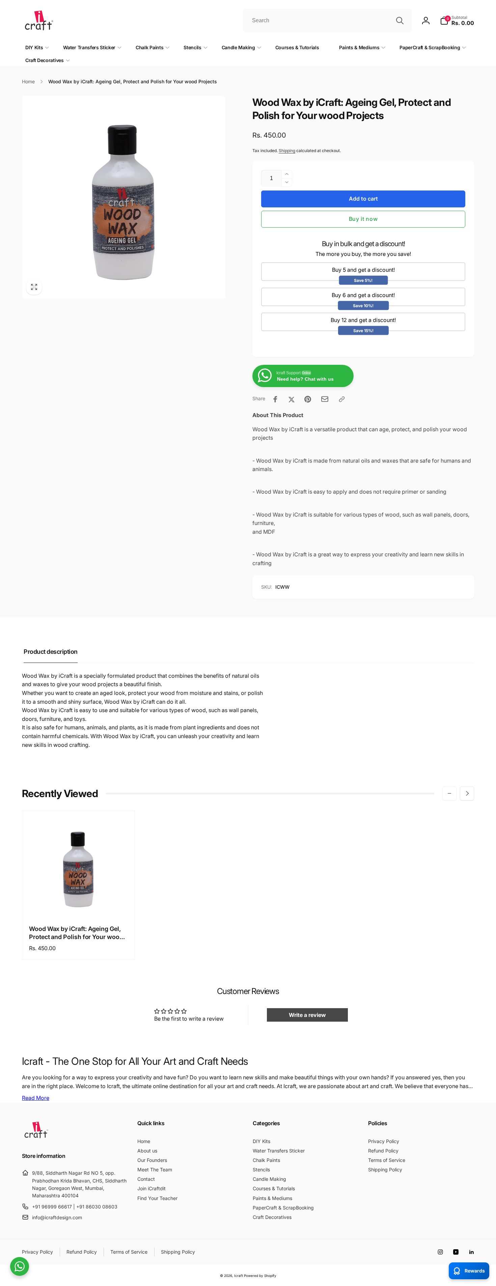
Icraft (238, 1276)
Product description (51, 651)
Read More (35, 1097)
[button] (457, 21)
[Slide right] (467, 793)
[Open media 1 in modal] (123, 197)
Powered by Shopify (260, 1276)
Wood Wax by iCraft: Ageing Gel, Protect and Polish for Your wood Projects (76, 933)
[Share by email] (325, 399)
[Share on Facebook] (275, 399)
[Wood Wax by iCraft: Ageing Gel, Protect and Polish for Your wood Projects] (79, 904)
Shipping (287, 150)
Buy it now (363, 218)
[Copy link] (341, 399)
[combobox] (327, 20)
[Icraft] (36, 1138)
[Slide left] (449, 793)
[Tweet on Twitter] (291, 399)
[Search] (400, 20)
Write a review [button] (307, 1015)
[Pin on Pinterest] (307, 399)
